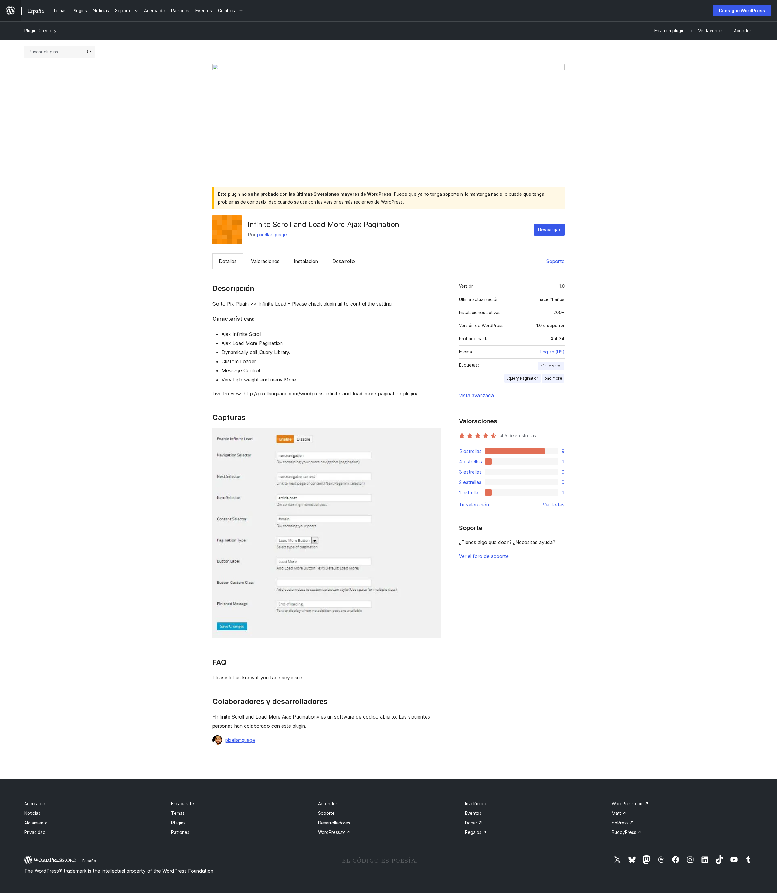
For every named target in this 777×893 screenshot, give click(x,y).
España (89, 860)
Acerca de (34, 803)
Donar (473, 822)
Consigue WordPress (742, 10)
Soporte (555, 261)
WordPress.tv (334, 832)
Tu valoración (474, 505)
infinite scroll (550, 366)
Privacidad (35, 832)
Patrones (180, 832)
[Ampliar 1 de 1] (433, 436)
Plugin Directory (40, 30)
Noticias (32, 813)
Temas (178, 813)
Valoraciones (265, 261)
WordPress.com (630, 803)
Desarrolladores (334, 822)
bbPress (623, 822)
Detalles (228, 261)
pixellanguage (272, 235)
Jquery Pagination (522, 378)
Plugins (178, 822)
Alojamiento (36, 822)
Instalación (306, 261)
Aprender (327, 803)
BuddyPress (626, 832)
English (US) (552, 351)
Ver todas (554, 505)
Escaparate (182, 803)
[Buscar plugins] (89, 52)
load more (553, 378)
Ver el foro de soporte (484, 556)
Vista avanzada (476, 395)
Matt (619, 813)
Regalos (476, 832)
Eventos (473, 813)
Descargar (549, 229)
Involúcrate (476, 803)
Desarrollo (343, 261)
